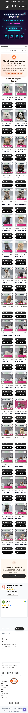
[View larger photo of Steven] (11, 242)
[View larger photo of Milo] (11, 425)
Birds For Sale (4, 685)
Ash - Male (21, 490)
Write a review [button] (12, 594)
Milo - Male (7, 438)
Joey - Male (7, 176)
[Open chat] (24, 709)
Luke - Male (21, 280)
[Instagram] (5, 673)
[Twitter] (10, 673)
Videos (3, 691)
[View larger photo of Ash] (25, 478)
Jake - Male (21, 97)
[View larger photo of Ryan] (25, 294)
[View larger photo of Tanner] (25, 111)
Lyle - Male (7, 411)
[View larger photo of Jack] (25, 163)
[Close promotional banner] (24, 13)
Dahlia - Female (9, 333)
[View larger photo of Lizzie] (25, 321)
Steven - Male (8, 254)
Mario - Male (21, 438)
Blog (2, 695)
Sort (22, 50)
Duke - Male (8, 97)
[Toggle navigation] (2, 6)
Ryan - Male (21, 307)
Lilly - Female (8, 123)
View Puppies (12, 28)
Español (4, 698)
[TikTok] (15, 673)
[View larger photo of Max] (25, 347)
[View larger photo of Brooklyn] (11, 452)
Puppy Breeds (4, 693)
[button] (6, 85)
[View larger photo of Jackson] (11, 373)
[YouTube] (8, 673)
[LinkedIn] (17, 673)
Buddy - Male (8, 149)
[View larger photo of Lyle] (11, 399)
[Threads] (19, 673)
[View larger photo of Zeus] (11, 530)
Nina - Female (8, 202)
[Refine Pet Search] (3, 50)
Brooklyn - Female (9, 464)
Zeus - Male (8, 543)
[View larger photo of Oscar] (11, 347)
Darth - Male (21, 149)
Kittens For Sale (4, 688)
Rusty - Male (21, 202)
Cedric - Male (8, 280)
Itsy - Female (21, 516)
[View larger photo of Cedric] (11, 268)
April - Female (8, 516)
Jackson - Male (9, 385)
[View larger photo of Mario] (25, 425)
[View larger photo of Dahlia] (11, 321)
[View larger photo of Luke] (25, 268)
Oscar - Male (8, 359)
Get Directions (7, 649)
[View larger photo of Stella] (11, 478)
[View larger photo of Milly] (25, 452)
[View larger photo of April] (11, 504)
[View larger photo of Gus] (11, 216)
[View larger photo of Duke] (11, 85)
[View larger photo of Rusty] (25, 190)
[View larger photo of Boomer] (11, 294)
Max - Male (20, 359)
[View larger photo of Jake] (25, 85)
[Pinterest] (12, 673)
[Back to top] (26, 628)
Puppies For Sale (4, 682)
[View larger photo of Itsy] (25, 504)
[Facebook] (3, 673)
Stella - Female (8, 490)
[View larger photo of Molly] (25, 373)
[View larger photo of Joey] (11, 163)
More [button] (25, 46)
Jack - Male (21, 176)
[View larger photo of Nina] (11, 190)
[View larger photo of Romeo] (25, 216)
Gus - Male (7, 228)
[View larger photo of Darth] (25, 137)
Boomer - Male (8, 307)
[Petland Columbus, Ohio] (7, 6)
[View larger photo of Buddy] (11, 137)
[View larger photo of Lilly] (11, 111)
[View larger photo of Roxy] (25, 399)
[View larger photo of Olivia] (25, 242)
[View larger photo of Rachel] (25, 530)
